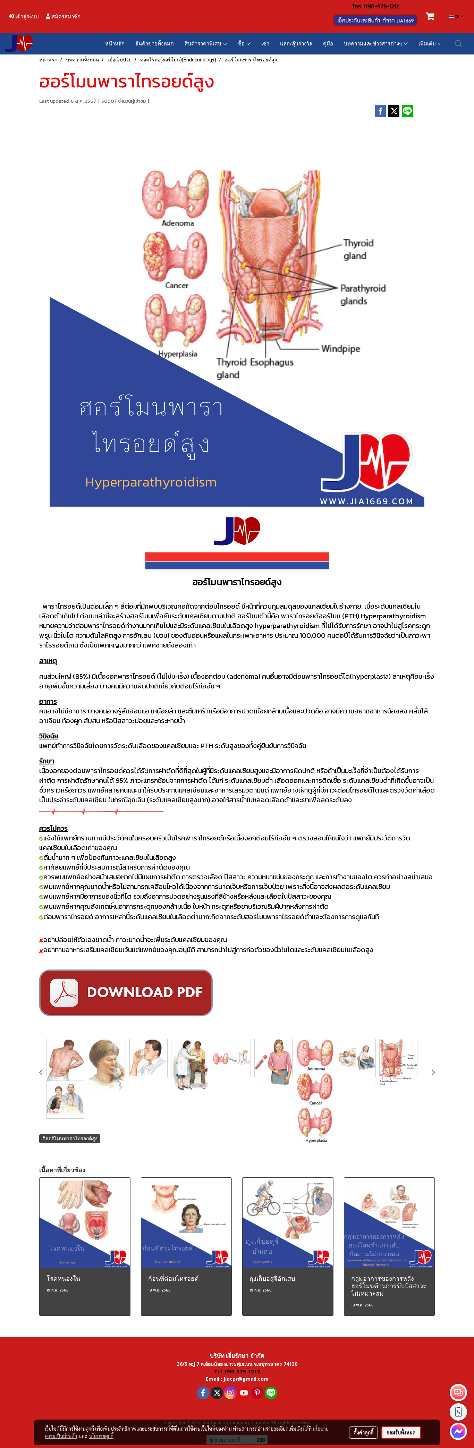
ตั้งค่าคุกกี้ (363, 1432)
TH (457, 16)
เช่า (265, 44)
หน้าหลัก (115, 44)
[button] (458, 43)
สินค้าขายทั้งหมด (154, 44)
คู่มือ (328, 44)
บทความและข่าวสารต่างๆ (373, 44)
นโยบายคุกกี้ (101, 1436)
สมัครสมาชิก (65, 16)
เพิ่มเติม (427, 44)
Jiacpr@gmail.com (246, 1378)
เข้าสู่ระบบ (26, 16)
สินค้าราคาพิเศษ (204, 44)
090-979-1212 (381, 6)
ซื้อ (242, 44)
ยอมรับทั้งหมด (401, 1432)
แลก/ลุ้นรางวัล (296, 44)
